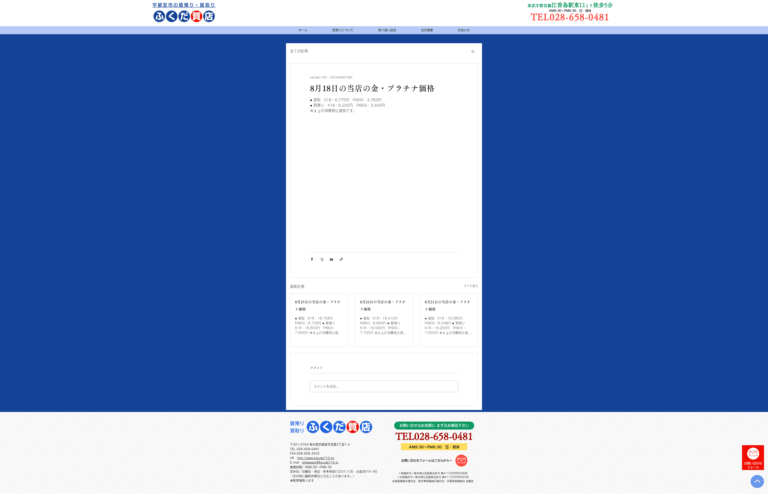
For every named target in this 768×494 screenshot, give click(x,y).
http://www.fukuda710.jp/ (315, 458)
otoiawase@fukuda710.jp (320, 462)
